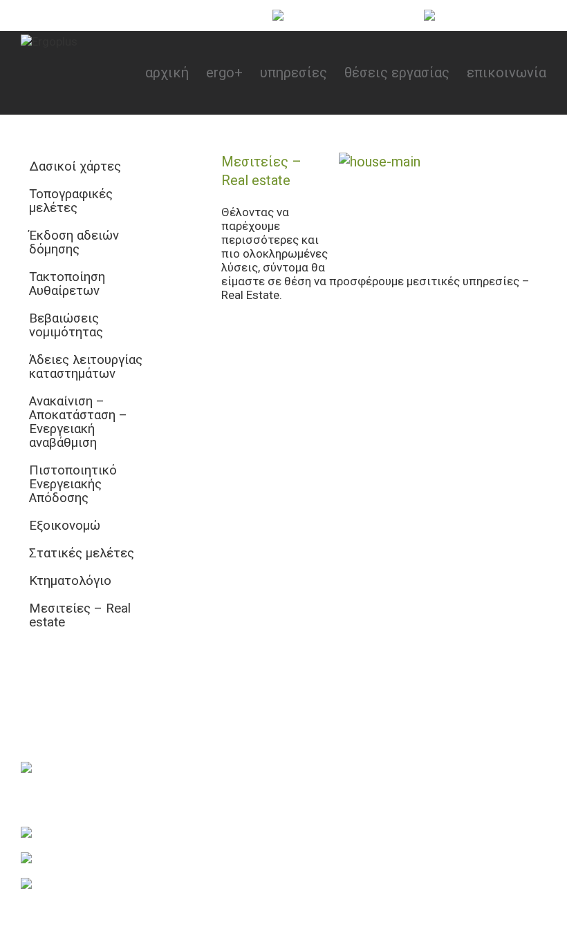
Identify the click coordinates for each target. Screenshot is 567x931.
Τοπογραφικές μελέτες (71, 200)
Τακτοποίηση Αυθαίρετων (67, 283)
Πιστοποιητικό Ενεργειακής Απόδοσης (73, 484)
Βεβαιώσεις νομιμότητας (66, 325)
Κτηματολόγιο (70, 580)
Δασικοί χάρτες (75, 166)
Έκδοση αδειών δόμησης (74, 242)
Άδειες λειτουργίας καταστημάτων (85, 366)
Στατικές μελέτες (81, 553)
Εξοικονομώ (64, 525)
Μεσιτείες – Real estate (80, 615)
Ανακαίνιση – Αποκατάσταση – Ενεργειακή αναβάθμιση (78, 422)
